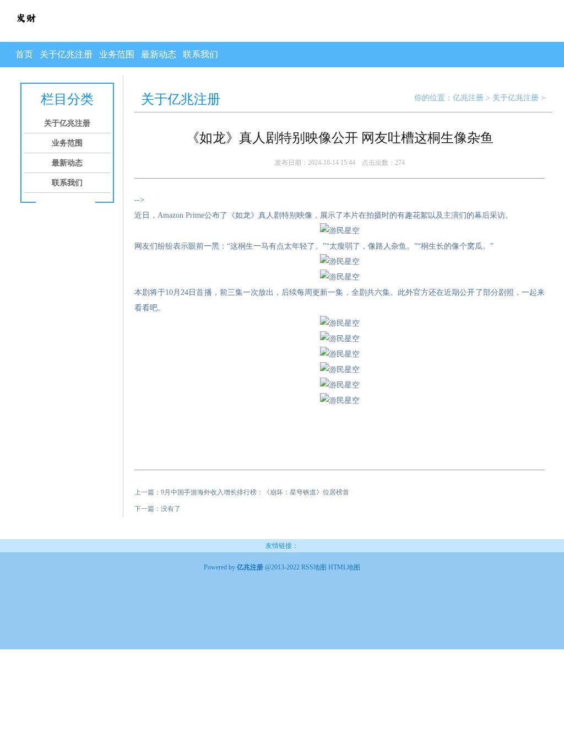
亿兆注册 (468, 98)
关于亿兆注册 (66, 54)
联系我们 (200, 54)
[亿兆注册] (26, 29)
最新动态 (158, 54)
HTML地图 (344, 567)
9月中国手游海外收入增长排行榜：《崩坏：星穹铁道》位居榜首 (255, 492)
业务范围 (116, 54)
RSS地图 (314, 567)
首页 (24, 54)
